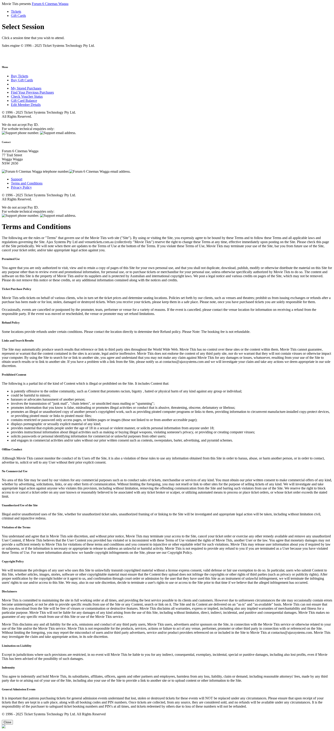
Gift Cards (18, 15)
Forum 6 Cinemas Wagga (50, 4)
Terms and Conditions (26, 183)
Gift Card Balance (24, 100)
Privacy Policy (21, 187)
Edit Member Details (26, 105)
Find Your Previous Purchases (32, 92)
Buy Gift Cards (22, 80)
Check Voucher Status (27, 96)
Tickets (16, 11)
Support (16, 179)
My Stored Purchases (26, 88)
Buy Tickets (19, 76)
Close (7, 722)
